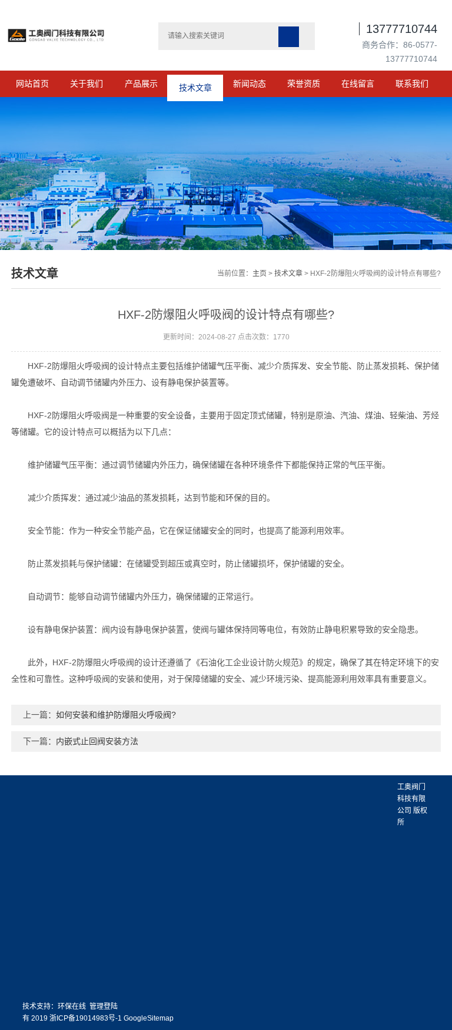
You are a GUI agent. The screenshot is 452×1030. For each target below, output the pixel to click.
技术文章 (195, 83)
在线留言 (357, 83)
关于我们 (86, 83)
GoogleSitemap (149, 1018)
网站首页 (32, 83)
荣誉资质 (303, 83)
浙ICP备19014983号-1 (85, 1018)
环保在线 (72, 1006)
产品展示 (141, 83)
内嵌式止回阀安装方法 (97, 741)
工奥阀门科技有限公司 (411, 799)
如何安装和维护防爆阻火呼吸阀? (116, 714)
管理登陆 (103, 1006)
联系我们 (412, 83)
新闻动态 (249, 83)
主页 (259, 273)
